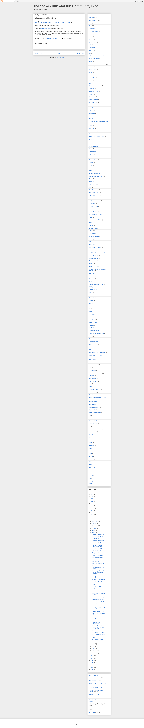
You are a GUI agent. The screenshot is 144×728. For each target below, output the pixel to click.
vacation (91, 483)
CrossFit (91, 162)
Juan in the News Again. (98, 563)
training (91, 481)
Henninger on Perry (97, 586)
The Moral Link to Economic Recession (98, 631)
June (93, 532)
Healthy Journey (93, 20)
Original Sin (92, 694)
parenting (91, 88)
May (93, 644)
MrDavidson (92, 394)
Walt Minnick (92, 209)
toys (90, 478)
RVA (90, 415)
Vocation (91, 300)
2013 (92, 512)
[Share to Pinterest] (71, 38)
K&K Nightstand (93, 675)
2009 (92, 658)
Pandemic (91, 276)
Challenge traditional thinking (96, 333)
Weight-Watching (93, 211)
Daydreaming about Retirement (97, 352)
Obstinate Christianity (94, 407)
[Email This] (65, 38)
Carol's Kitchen (93, 328)
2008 (92, 660)
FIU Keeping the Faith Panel (96, 56)
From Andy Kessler (97, 543)
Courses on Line (93, 344)
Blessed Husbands (94, 236)
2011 (92, 517)
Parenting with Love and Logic (97, 699)
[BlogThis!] (67, 38)
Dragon (91, 133)
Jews (90, 384)
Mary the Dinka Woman (95, 86)
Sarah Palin (92, 28)
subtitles (91, 470)
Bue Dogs (91, 325)
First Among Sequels (94, 677)
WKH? (90, 303)
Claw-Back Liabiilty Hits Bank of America (98, 537)
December (95, 519)
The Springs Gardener (95, 200)
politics (90, 217)
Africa (90, 125)
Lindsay (91, 701)
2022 (92, 494)
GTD (90, 25)
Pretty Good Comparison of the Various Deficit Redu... (98, 636)
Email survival (92, 370)
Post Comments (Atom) (62, 57)
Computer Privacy (93, 341)
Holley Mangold (93, 378)
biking (90, 442)
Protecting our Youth (94, 195)
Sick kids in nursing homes (96, 284)
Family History (92, 168)
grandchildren (92, 77)
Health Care (92, 181)
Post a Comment (41, 46)
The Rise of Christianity (95, 429)
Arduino (91, 230)
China (90, 336)
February (94, 650)
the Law (91, 475)
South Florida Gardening (95, 420)
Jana (90, 684)
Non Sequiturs (92, 404)
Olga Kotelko (92, 410)
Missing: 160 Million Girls (98, 579)
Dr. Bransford (92, 131)
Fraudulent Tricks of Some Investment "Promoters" (97, 622)
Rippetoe (91, 418)
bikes (90, 440)
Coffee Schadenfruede (98, 601)
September (95, 525)
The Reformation (93, 31)
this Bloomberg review (45, 28)
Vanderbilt (91, 297)
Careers (91, 239)
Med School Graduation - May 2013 (98, 142)
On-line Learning (93, 146)
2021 (92, 496)
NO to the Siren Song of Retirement (98, 397)
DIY (90, 349)
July (93, 530)
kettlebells (91, 459)
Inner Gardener (93, 184)
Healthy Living (92, 261)
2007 (92, 662)
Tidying (91, 292)
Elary (90, 367)
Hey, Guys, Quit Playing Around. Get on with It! (98, 545)
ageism (91, 434)
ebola (90, 448)
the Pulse (91, 314)
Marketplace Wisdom (94, 389)
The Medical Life (93, 289)
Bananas (91, 39)
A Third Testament (93, 687)
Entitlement (92, 47)
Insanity (91, 263)
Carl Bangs (92, 113)
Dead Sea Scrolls (93, 91)
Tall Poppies (92, 287)
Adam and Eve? (96, 561)
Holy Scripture (92, 680)
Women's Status (93, 75)
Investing (91, 94)
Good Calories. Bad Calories (96, 136)
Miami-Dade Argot (93, 189)
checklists (91, 445)
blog (90, 308)
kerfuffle (91, 456)
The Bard (91, 198)
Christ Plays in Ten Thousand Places (98, 683)
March (94, 648)
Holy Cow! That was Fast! (98, 534)
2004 (92, 669)
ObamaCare (92, 97)
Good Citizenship (93, 258)
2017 (92, 503)
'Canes (90, 36)
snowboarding (92, 467)
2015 (92, 508)
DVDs (90, 241)
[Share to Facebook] (70, 38)
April (93, 646)
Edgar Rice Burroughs (94, 250)
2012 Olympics (93, 317)
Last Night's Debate (97, 588)
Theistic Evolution (93, 206)
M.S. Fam (91, 17)
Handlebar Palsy (96, 591)
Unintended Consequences (96, 295)
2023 (92, 492)
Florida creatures (93, 255)
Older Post (80, 53)
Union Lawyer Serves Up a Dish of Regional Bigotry (98, 572)
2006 (92, 665)
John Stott (91, 83)
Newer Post (38, 53)
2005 (92, 667)
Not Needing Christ (94, 192)
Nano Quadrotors (93, 266)
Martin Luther (92, 69)
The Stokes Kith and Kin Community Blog (66, 6)
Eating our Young (93, 364)
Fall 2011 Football (93, 116)
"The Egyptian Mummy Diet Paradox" (98, 640)
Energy (91, 165)
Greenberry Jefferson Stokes (96, 176)
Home (59, 53)
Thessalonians (92, 431)
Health (90, 50)
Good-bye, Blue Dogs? (98, 540)
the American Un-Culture (95, 220)
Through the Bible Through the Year (98, 121)
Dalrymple (91, 244)
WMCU (91, 72)
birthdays (91, 306)
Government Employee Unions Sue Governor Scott (98, 567)
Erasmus (91, 66)
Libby (90, 386)
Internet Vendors (93, 381)
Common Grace (93, 159)
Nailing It (94, 584)
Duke (90, 45)
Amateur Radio (93, 228)
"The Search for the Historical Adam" (97, 617)
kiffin (90, 461)
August (94, 528)
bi (89, 437)
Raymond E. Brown (94, 58)
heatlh (90, 453)
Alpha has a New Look (98, 599)
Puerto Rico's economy (95, 412)
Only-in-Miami (92, 273)
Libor (90, 187)
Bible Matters (92, 233)
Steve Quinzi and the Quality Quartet (97, 549)
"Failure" (91, 154)
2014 (92, 510)
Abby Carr (91, 107)
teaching (91, 472)
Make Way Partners (94, 118)
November (95, 521)
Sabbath (91, 281)
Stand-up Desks (93, 102)
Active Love (92, 319)
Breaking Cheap (93, 322)
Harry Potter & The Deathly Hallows (98, 708)
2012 (92, 514)
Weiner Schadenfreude (98, 603)
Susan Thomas (93, 423)
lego (90, 53)
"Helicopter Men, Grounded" (96, 576)
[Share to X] (68, 38)
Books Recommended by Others (97, 64)
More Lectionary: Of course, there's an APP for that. (98, 607)
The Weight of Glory (94, 697)
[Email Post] (62, 38)
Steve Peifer (92, 42)
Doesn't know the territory (95, 355)
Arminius (91, 110)
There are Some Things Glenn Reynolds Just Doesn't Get (98, 627)
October (94, 523)
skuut (90, 464)
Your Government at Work (96, 214)
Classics (91, 157)
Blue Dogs (91, 128)
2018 (92, 501)
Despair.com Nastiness (95, 247)
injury (90, 311)
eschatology (92, 451)
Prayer (90, 148)
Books (90, 23)
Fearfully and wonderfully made (97, 252)
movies (91, 105)
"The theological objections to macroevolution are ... (98, 554)
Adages (91, 225)
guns (90, 34)
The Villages (92, 203)
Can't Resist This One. (98, 582)
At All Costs (92, 712)
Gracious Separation (94, 173)
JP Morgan (92, 139)
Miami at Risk (92, 392)
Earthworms (92, 362)
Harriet (90, 179)
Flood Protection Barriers (95, 373)
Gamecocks (92, 375)
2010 (92, 655)
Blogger (80, 724)
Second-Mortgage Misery (98, 611)
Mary (97, 694)
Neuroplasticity (93, 401)
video (90, 222)
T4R (90, 426)
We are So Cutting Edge (98, 597)
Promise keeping (93, 99)
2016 (92, 505)
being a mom (92, 151)
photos (90, 80)
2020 (92, 498)
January (94, 653)
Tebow (90, 61)
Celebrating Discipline (94, 330)
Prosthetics (92, 278)
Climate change (93, 338)
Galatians (91, 170)
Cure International (93, 347)
